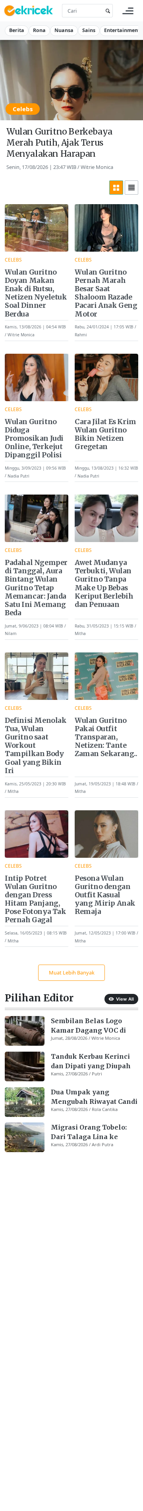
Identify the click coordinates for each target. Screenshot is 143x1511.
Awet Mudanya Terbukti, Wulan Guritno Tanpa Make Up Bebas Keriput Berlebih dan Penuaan (104, 584)
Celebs (23, 109)
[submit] (106, 11)
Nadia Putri (18, 475)
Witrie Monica (97, 167)
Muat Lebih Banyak (72, 972)
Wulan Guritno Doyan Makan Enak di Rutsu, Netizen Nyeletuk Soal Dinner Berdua (36, 293)
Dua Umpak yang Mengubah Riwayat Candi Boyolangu (94, 1097)
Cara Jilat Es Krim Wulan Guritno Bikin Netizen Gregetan (105, 434)
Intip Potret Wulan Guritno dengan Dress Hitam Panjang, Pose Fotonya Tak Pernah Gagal (35, 899)
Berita (16, 30)
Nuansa (63, 30)
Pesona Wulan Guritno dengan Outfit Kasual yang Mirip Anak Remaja (105, 895)
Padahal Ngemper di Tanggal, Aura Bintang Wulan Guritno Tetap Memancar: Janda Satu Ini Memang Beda (36, 588)
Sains (88, 30)
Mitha (80, 633)
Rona (39, 30)
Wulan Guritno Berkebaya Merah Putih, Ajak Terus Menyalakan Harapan (59, 142)
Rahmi (81, 334)
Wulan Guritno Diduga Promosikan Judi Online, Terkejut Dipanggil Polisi (34, 438)
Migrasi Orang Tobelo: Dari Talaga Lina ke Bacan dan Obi (89, 1132)
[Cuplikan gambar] (24, 1031)
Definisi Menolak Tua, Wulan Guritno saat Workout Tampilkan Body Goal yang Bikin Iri (36, 746)
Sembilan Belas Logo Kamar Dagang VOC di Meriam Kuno (88, 1026)
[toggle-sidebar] (128, 11)
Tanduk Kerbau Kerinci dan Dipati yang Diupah (91, 1061)
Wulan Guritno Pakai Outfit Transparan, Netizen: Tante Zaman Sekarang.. (106, 737)
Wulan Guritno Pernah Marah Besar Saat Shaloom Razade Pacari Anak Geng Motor (106, 293)
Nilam (11, 633)
